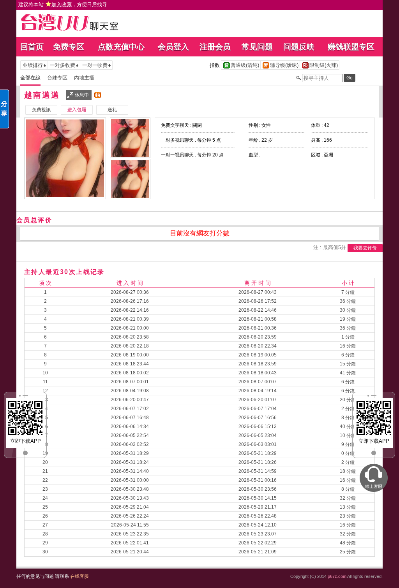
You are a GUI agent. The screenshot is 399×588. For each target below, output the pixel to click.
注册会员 (215, 46)
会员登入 (173, 46)
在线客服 (79, 576)
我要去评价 (365, 248)
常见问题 (257, 46)
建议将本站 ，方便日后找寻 (62, 4)
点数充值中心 (121, 46)
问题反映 (298, 46)
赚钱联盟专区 (351, 46)
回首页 (32, 46)
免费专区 (68, 46)
